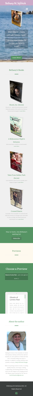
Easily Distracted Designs (21, 362)
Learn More (16, 58)
